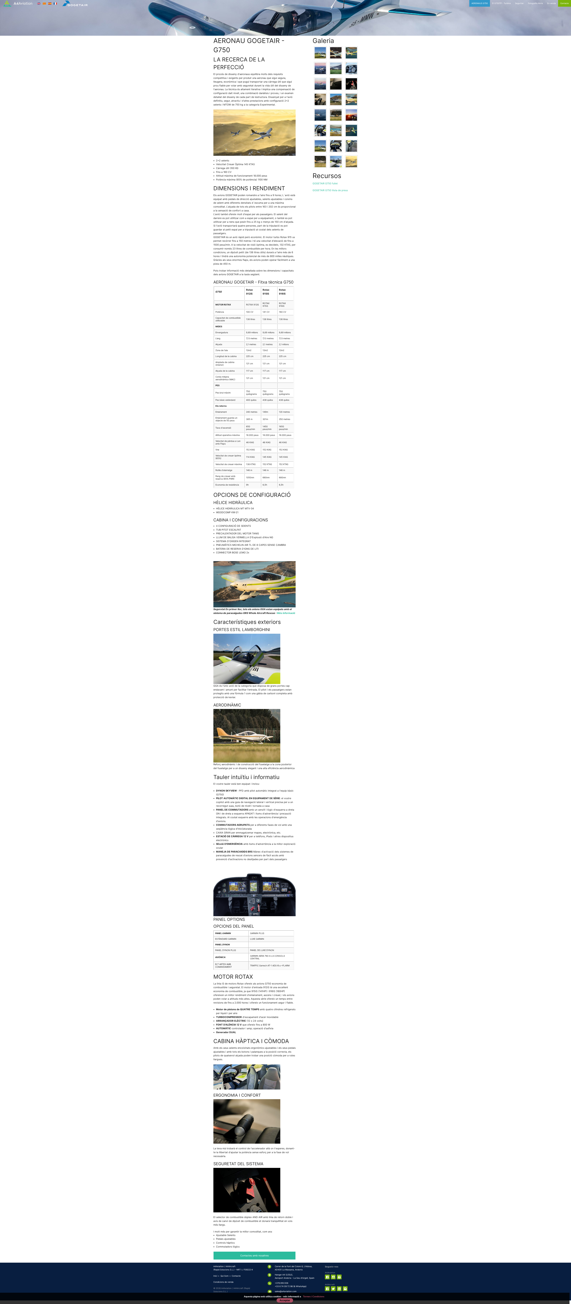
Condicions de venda (223, 1282)
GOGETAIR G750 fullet (325, 183)
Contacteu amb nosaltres (254, 1255)
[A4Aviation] (18, 3)
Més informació (286, 613)
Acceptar (285, 1300)
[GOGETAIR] (75, 3)
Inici (215, 1276)
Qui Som (225, 1276)
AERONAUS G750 (480, 3)
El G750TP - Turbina (501, 3)
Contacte (564, 3)
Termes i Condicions (313, 1296)
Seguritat (519, 3)
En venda (551, 3)
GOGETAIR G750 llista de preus (330, 190)
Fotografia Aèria (535, 3)
